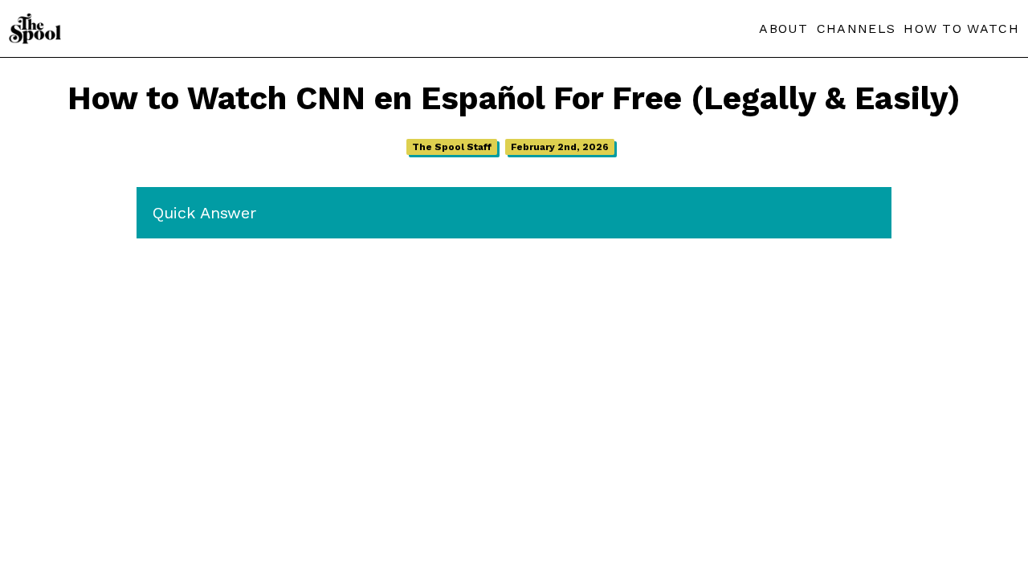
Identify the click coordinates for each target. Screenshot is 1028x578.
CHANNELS (856, 28)
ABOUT (784, 28)
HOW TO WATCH (961, 28)
